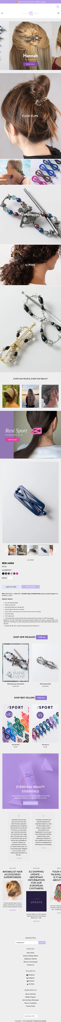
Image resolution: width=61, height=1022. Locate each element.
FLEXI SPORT (30, 170)
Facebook (31, 975)
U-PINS (30, 265)
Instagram (31, 978)
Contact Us (30, 965)
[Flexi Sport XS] (45, 723)
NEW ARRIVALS (30, 215)
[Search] (58, 13)
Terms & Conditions (30, 1003)
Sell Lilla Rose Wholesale (30, 1000)
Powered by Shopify (39, 1021)
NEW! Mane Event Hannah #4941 (15, 684)
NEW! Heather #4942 (45, 684)
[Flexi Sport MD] (15, 723)
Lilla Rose (30, 560)
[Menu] (2, 13)
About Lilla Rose (30, 994)
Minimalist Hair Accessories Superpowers (12, 874)
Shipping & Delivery (30, 959)
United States (29, 1016)
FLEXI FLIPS (30, 116)
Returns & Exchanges (30, 962)
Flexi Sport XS (45, 744)
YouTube (31, 984)
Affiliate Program (30, 997)
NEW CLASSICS (30, 329)
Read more (12, 910)
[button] (29, 406)
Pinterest (31, 981)
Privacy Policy (30, 1006)
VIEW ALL (42, 637)
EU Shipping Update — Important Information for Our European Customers (36, 880)
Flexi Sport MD (15, 744)
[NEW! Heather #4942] (45, 662)
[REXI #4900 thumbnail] (11, 550)
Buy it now (30, 587)
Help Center (30, 953)
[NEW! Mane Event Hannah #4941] (15, 662)
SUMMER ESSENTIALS (30, 175)
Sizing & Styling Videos (30, 956)
